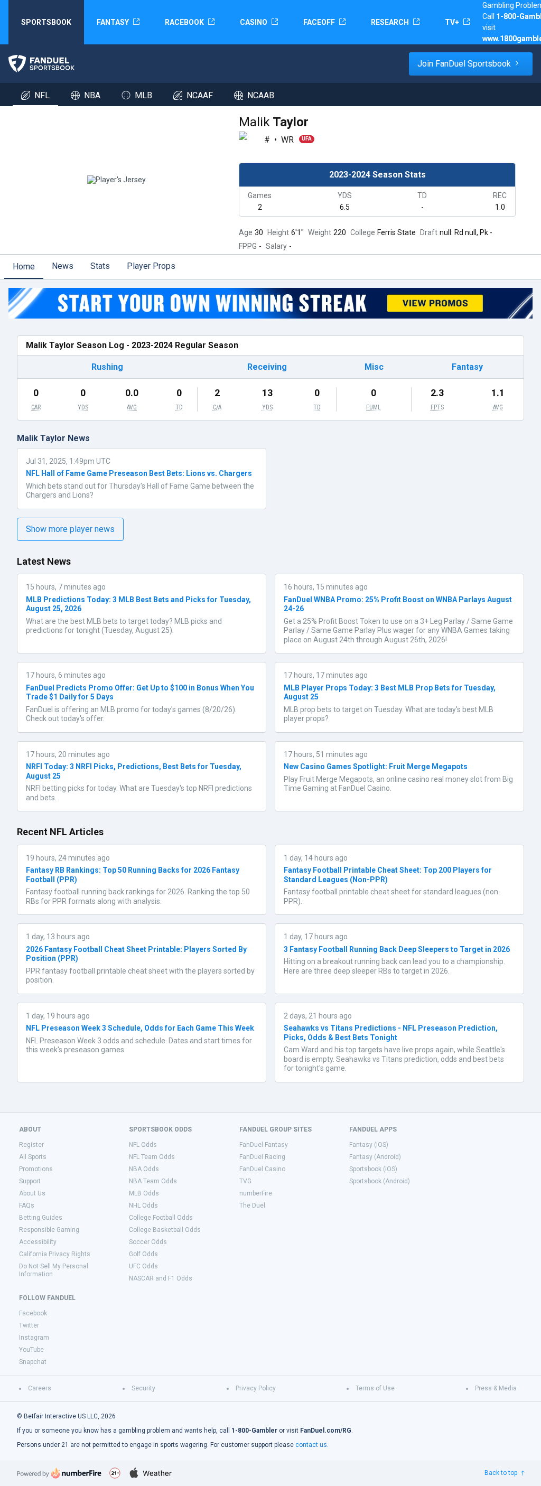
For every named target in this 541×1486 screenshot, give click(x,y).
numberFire (255, 1193)
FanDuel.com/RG (325, 1430)
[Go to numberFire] (59, 1473)
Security (143, 1388)
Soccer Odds (148, 1242)
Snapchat (32, 1362)
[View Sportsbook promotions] (270, 303)
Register (31, 1144)
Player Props (151, 266)
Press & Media (496, 1388)
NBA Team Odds (153, 1181)
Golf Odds (143, 1254)
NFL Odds (143, 1144)
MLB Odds (144, 1193)
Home (24, 266)
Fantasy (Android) (375, 1157)
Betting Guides (40, 1217)
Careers (39, 1388)
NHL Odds (143, 1205)
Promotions (36, 1169)
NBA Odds (144, 1169)
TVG (245, 1181)
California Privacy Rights (54, 1254)
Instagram (34, 1337)
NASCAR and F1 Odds (160, 1278)
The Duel (252, 1205)
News (62, 266)
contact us (311, 1444)
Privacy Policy (256, 1388)
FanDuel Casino (262, 1169)
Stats (100, 266)
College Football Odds (161, 1217)
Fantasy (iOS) (368, 1144)
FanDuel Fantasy (263, 1144)
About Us (32, 1193)
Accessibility (38, 1242)
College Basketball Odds (165, 1229)
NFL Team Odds (152, 1157)
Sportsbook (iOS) (373, 1169)
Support (30, 1181)
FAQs (26, 1205)
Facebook (33, 1313)
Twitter (29, 1325)
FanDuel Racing (262, 1157)
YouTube (31, 1349)
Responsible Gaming (49, 1229)
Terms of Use (375, 1388)
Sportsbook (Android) (379, 1181)
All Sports (32, 1157)
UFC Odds (143, 1266)
